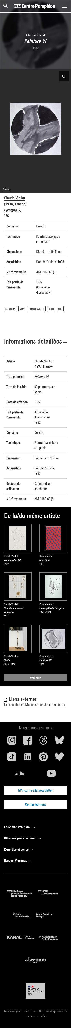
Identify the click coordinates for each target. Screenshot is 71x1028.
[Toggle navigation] (64, 6)
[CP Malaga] (47, 918)
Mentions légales (13, 1011)
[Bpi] (22, 895)
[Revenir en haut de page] (61, 1018)
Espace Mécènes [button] (16, 860)
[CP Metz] (24, 918)
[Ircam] (51, 895)
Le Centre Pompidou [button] (18, 827)
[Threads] (43, 742)
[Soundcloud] (20, 775)
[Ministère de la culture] (35, 991)
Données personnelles (56, 1011)
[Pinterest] (43, 758)
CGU (40, 1011)
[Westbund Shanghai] (51, 941)
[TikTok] (12, 758)
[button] (35, 342)
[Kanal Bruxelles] (23, 941)
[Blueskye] (59, 742)
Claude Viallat (14, 197)
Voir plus (35, 678)
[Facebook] (28, 742)
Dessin (40, 226)
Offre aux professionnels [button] (20, 838)
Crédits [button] (6, 189)
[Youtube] (51, 775)
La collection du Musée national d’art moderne (34, 705)
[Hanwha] (35, 964)
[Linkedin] (28, 758)
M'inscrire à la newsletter (35, 790)
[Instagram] (12, 742)
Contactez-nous (35, 804)
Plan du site (30, 1011)
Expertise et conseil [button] (17, 849)
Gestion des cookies (36, 1016)
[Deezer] (59, 758)
